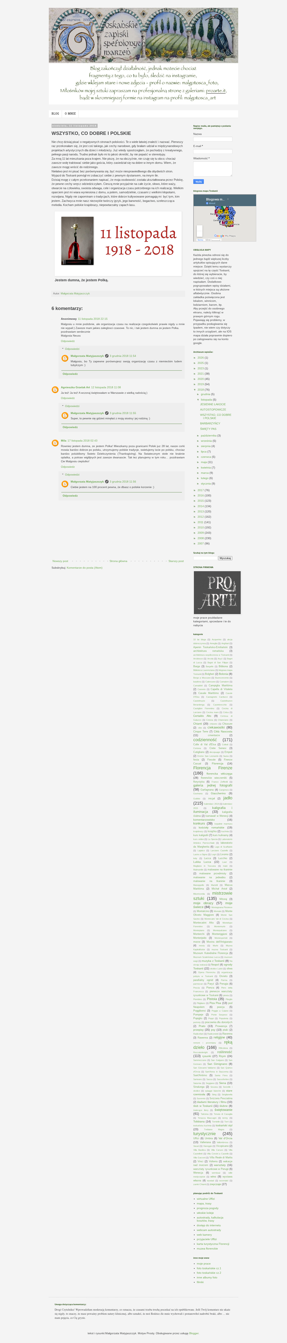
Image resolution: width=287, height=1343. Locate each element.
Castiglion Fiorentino (203, 708)
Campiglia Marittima (220, 685)
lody (195, 858)
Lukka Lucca (202, 861)
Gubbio (196, 798)
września (207, 440)
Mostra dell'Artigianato (219, 941)
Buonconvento (222, 678)
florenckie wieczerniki (214, 778)
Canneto (202, 689)
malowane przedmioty (212, 873)
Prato (202, 1026)
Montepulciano (220, 930)
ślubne (223, 1105)
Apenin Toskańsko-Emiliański (210, 647)
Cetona (209, 720)
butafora (197, 681)
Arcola (210, 658)
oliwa (229, 968)
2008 (201, 538)
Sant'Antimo (200, 1075)
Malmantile (198, 869)
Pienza (210, 987)
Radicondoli (212, 1034)
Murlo (215, 945)
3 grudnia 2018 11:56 (123, 481)
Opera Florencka (207, 972)
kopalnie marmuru (223, 824)
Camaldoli (197, 685)
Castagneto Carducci (217, 697)
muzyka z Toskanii (213, 960)
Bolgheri (209, 674)
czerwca (206, 456)
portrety (197, 1022)
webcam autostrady (209, 1230)
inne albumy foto (207, 1277)
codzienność (205, 739)
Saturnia (197, 1083)
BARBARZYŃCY (210, 423)
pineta (226, 995)
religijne (219, 1037)
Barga (196, 666)
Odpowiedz (68, 341)
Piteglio (229, 999)
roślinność (224, 1052)
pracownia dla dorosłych (219, 1022)
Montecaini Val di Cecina (216, 919)
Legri (213, 854)
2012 (201, 516)
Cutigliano (198, 752)
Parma (224, 980)
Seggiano (210, 1083)
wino (213, 1176)
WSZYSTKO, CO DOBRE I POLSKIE (215, 416)
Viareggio (207, 1146)
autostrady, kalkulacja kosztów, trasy (210, 1219)
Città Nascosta (223, 731)
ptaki (225, 1030)
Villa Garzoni (199, 1157)
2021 (201, 373)
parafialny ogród (203, 980)
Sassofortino (223, 1079)
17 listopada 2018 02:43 (82, 440)
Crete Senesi (217, 748)
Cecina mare (212, 712)
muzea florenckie (207, 1248)
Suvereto (201, 1098)
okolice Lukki (216, 968)
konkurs (199, 823)
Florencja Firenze (212, 767)
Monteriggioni (219, 934)
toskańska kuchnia (202, 1125)
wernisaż (216, 1173)
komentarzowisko (204, 819)
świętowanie (223, 1110)
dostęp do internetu (209, 1225)
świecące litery (201, 1110)
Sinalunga (198, 1087)
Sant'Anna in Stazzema (216, 1071)
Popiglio (197, 1018)
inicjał (211, 798)
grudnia (206, 394)
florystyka (198, 781)
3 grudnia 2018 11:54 (123, 355)
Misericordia (199, 894)
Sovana (214, 1087)
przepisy (198, 1029)
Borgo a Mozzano (202, 678)
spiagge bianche (213, 1091)
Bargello (209, 666)
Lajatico (201, 850)
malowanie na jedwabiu (209, 877)
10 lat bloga (199, 639)
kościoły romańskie (211, 827)
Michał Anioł (219, 888)
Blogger (194, 1333)
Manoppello (198, 885)
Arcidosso (198, 658)
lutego (205, 478)
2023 (201, 368)
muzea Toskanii (220, 949)
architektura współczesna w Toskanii (211, 655)
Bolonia (223, 673)
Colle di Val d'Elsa (204, 744)
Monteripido (199, 938)
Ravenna (227, 1033)
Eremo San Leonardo (207, 756)
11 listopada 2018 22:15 (93, 318)
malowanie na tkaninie (209, 881)
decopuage (214, 752)
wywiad (210, 1180)
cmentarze (214, 735)
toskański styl (224, 1125)
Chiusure (227, 723)
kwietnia (206, 467)
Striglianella (227, 1094)
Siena (222, 1083)
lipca (204, 451)
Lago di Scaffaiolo (223, 847)
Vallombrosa (222, 1142)
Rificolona (223, 1048)
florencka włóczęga (220, 773)
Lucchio (222, 858)
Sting (214, 1094)
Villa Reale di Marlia (220, 1157)
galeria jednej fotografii (212, 785)
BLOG (55, 114)
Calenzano (210, 681)
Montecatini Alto (203, 922)
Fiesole (211, 759)
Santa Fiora (221, 1075)
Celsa (226, 712)
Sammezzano (199, 1060)
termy (225, 1118)
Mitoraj (223, 899)
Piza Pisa (215, 1003)
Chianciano (223, 720)
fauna (226, 756)
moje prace (204, 1263)
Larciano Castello (219, 850)
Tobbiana (199, 1121)
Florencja (217, 763)
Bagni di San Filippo (218, 662)
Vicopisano (222, 1146)
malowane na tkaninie (220, 869)
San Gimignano (217, 1063)
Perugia (224, 983)
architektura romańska (208, 651)
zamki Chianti (199, 1184)
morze (196, 941)
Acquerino (216, 639)
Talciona (205, 1114)
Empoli (228, 752)
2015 (201, 500)
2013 (201, 511)
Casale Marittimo (208, 693)
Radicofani (198, 1034)
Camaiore (224, 681)
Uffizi (196, 1138)
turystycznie (204, 1133)
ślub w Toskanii (202, 1105)
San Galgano (217, 1060)
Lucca (207, 858)
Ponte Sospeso (219, 1014)
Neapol (215, 964)
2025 (201, 362)
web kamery (204, 1234)
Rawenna (203, 1037)
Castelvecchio (220, 705)
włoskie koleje (205, 1212)
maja (204, 462)
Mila (63, 440)
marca (205, 472)
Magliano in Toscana (204, 866)
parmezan (198, 984)
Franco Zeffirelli (220, 782)
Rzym (222, 1056)
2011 (201, 522)
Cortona (197, 748)
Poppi (211, 1018)
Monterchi (198, 934)
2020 (201, 378)
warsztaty (220, 1165)
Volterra (213, 1161)
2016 (201, 495)
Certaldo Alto (202, 715)
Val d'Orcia (225, 1138)
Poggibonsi (199, 1010)
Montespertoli (221, 938)
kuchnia (225, 831)
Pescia (196, 988)
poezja (221, 1007)
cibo (200, 728)
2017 (201, 490)
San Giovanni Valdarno (204, 1068)
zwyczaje (215, 1184)
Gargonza (224, 790)
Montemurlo (219, 926)
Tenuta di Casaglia (223, 1114)
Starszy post (176, 561)
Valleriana (205, 1142)
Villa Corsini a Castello (218, 1153)
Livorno (224, 854)
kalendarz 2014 (211, 804)
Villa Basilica (199, 1150)
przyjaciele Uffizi (207, 1239)
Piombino (197, 999)
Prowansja (221, 1026)
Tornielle (216, 1121)
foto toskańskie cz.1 (209, 1268)
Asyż (220, 658)
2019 (201, 384)
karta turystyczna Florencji (213, 1243)
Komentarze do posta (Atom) (84, 567)
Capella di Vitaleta (221, 689)
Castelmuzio (199, 701)
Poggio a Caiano (220, 1011)
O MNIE (70, 114)
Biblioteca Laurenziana (204, 670)
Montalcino (203, 911)
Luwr (224, 862)
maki (225, 866)
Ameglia (213, 643)
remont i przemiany (204, 1043)
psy (213, 1029)
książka (212, 831)
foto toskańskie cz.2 (209, 1272)
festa (196, 759)
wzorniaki (223, 1180)
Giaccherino (218, 793)
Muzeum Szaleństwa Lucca (206, 957)
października (209, 435)
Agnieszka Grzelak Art (75, 387)
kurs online (198, 839)
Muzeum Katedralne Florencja (210, 953)
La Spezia (212, 839)
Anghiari (225, 643)
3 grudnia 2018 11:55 (123, 413)
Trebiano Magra (214, 1129)
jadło (227, 797)
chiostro (213, 724)
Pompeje (198, 1014)
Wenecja (198, 1172)
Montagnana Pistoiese (221, 907)
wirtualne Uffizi (206, 1198)
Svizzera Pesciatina (220, 1098)
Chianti (197, 723)
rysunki (206, 1056)
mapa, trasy (204, 1203)
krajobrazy (198, 831)
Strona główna (118, 561)
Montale (217, 911)
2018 (201, 389)
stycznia (206, 483)
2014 (201, 506)
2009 (201, 532)
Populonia (223, 1018)
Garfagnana (207, 789)
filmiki (200, 1282)
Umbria (209, 1138)
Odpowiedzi (72, 349)
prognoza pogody (207, 1208)
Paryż (211, 983)
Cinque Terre (200, 731)
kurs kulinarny (221, 835)
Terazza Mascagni (207, 1118)
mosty (202, 945)
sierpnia (206, 446)
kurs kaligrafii (200, 835)
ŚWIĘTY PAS (208, 428)
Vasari (196, 1146)
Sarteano (197, 1079)
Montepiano (198, 930)
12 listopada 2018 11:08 (106, 387)
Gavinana (197, 793)
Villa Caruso (217, 1150)
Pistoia (212, 999)
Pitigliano (201, 1003)
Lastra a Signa (200, 854)
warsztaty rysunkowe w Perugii (211, 1169)
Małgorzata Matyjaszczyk (87, 355)
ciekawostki (216, 727)
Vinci (200, 1161)
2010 (201, 527)
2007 (201, 543)
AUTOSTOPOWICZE (213, 409)
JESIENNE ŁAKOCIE (213, 404)
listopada (207, 399)
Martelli (214, 885)
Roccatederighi (200, 1052)
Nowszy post (60, 561)
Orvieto (223, 976)
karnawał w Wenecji (217, 816)
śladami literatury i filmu (211, 1101)
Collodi (225, 744)
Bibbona (223, 666)
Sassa (209, 1079)
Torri (226, 1121)
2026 (201, 357)
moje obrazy (203, 903)
